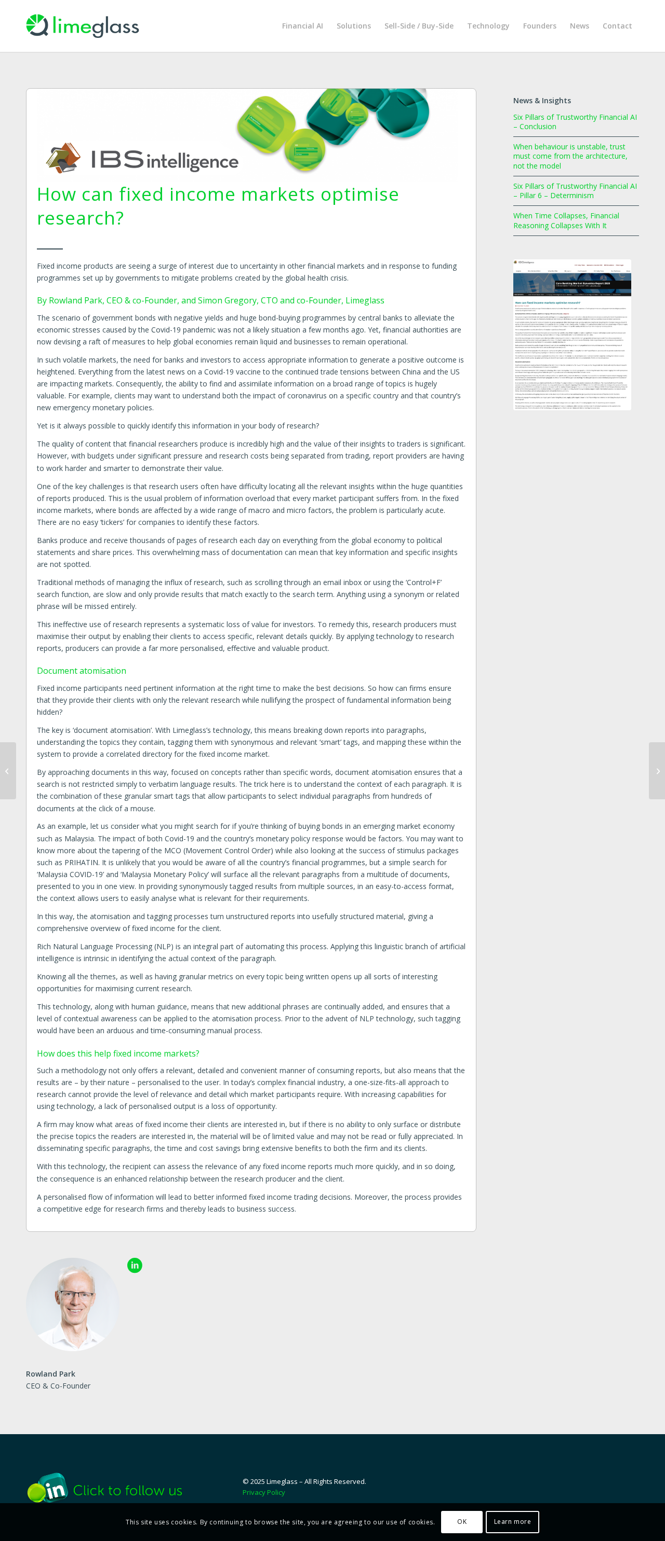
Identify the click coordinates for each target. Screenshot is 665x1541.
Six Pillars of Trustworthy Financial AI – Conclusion (575, 121)
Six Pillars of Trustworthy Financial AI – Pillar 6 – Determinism (575, 190)
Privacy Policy (264, 1492)
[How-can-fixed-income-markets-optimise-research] (572, 334)
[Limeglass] (82, 26)
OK (462, 1521)
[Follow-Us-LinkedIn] (112, 1487)
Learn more (512, 1521)
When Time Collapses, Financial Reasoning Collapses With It (566, 220)
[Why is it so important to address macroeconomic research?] (8, 770)
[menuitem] (302, 26)
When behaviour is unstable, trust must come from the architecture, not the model (570, 156)
